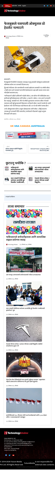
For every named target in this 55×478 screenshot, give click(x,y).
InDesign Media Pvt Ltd (32, 467)
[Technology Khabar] (15, 11)
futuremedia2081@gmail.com (24, 443)
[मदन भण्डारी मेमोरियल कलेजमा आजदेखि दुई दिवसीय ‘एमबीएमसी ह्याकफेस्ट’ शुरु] (7, 179)
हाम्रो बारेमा (14, 6)
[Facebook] (44, 6)
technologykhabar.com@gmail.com (26, 442)
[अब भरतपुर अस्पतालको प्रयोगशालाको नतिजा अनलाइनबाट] (31, 168)
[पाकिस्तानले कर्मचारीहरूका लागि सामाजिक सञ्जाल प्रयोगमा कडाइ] (7, 168)
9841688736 (13, 450)
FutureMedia (29, 463)
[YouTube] (51, 6)
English (24, 6)
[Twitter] (47, 6)
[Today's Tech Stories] (8, 6)
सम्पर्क (19, 6)
